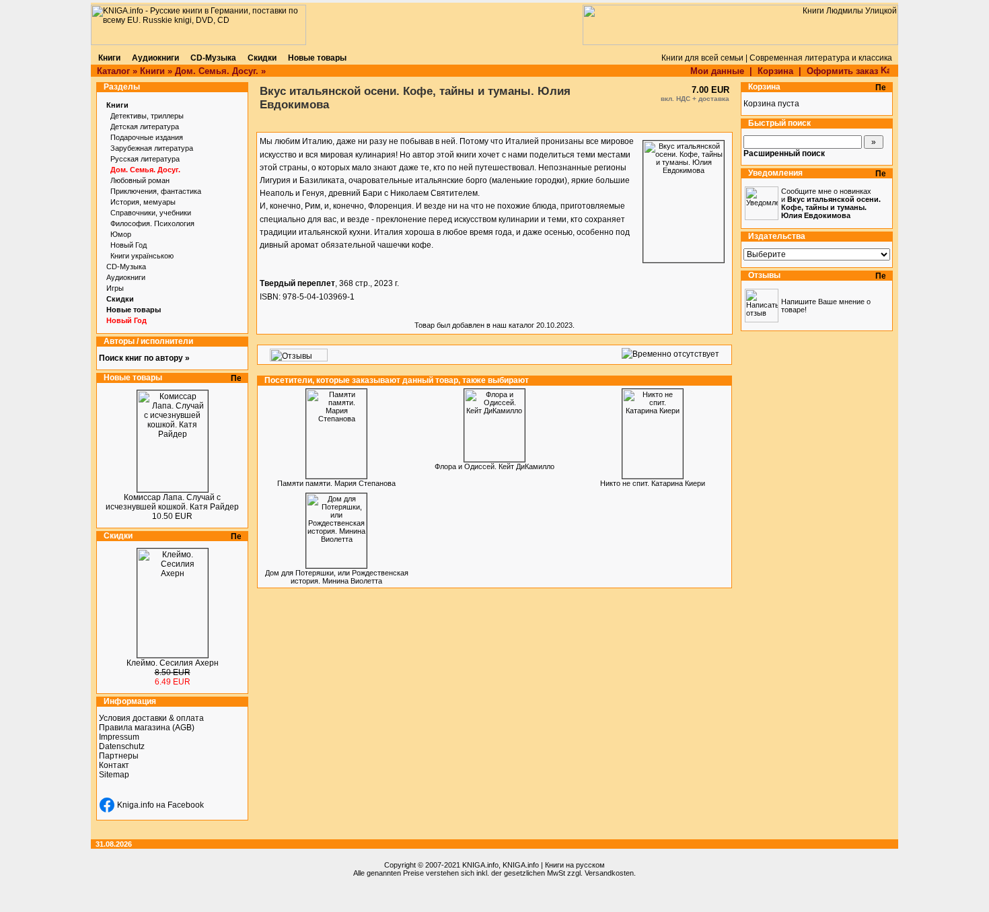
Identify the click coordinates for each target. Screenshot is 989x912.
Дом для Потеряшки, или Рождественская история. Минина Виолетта (336, 577)
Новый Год (128, 245)
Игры (115, 288)
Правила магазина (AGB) (146, 727)
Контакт (114, 765)
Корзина (775, 71)
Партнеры (119, 756)
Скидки (120, 299)
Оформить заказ (844, 71)
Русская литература (145, 159)
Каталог (113, 71)
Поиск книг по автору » (144, 358)
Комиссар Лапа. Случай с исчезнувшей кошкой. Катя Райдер (172, 502)
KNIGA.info (480, 865)
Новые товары (133, 310)
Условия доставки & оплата (151, 718)
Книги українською (142, 256)
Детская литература (144, 126)
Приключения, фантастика (155, 191)
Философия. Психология (152, 223)
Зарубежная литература (151, 148)
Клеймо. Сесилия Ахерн (172, 663)
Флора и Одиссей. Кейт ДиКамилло (494, 466)
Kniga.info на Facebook (160, 805)
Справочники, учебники (150, 213)
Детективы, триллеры (147, 116)
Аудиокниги (125, 277)
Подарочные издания (146, 137)
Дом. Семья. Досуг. (216, 71)
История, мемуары (143, 202)
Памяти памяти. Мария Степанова (336, 483)
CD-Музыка (126, 266)
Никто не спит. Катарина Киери (652, 483)
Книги (152, 71)
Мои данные (717, 71)
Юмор (120, 234)
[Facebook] (107, 805)
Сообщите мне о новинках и (831, 203)
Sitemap (114, 774)
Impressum (119, 737)
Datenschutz (122, 746)
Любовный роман (140, 180)
